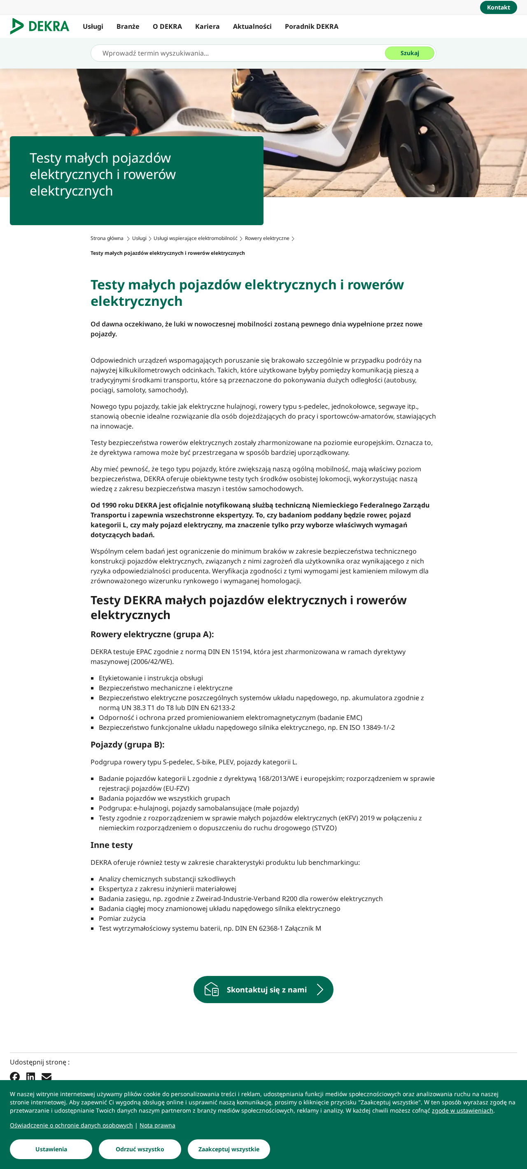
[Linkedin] (30, 1076)
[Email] (46, 1076)
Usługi (93, 26)
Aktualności (252, 26)
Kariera (207, 26)
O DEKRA (167, 26)
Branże (128, 26)
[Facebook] (15, 1076)
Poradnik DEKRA (311, 26)
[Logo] (43, 26)
